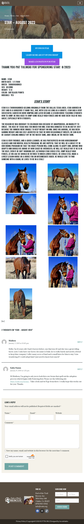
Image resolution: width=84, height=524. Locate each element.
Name (8, 413)
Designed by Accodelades (59, 521)
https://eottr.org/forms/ (19, 381)
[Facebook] (37, 511)
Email (33, 413)
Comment (9, 423)
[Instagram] (42, 511)
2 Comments (9, 29)
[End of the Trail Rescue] (6, 3)
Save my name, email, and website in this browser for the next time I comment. (37, 451)
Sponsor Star (42, 48)
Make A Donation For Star (42, 62)
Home (7, 16)
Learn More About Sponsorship (42, 55)
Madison (12, 341)
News (12, 16)
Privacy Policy (21, 521)
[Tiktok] (47, 511)
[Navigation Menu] (80, 3)
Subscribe (62, 507)
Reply (79, 342)
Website (59, 413)
